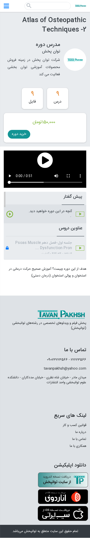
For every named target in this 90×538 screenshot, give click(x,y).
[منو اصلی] (6, 6)
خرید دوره (19, 134)
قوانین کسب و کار (74, 425)
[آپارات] (80, 396)
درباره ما (80, 432)
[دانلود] (63, 480)
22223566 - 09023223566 (66, 359)
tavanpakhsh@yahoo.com (65, 368)
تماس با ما (79, 439)
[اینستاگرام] (68, 396)
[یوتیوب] (43, 396)
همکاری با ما (78, 446)
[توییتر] (57, 396)
